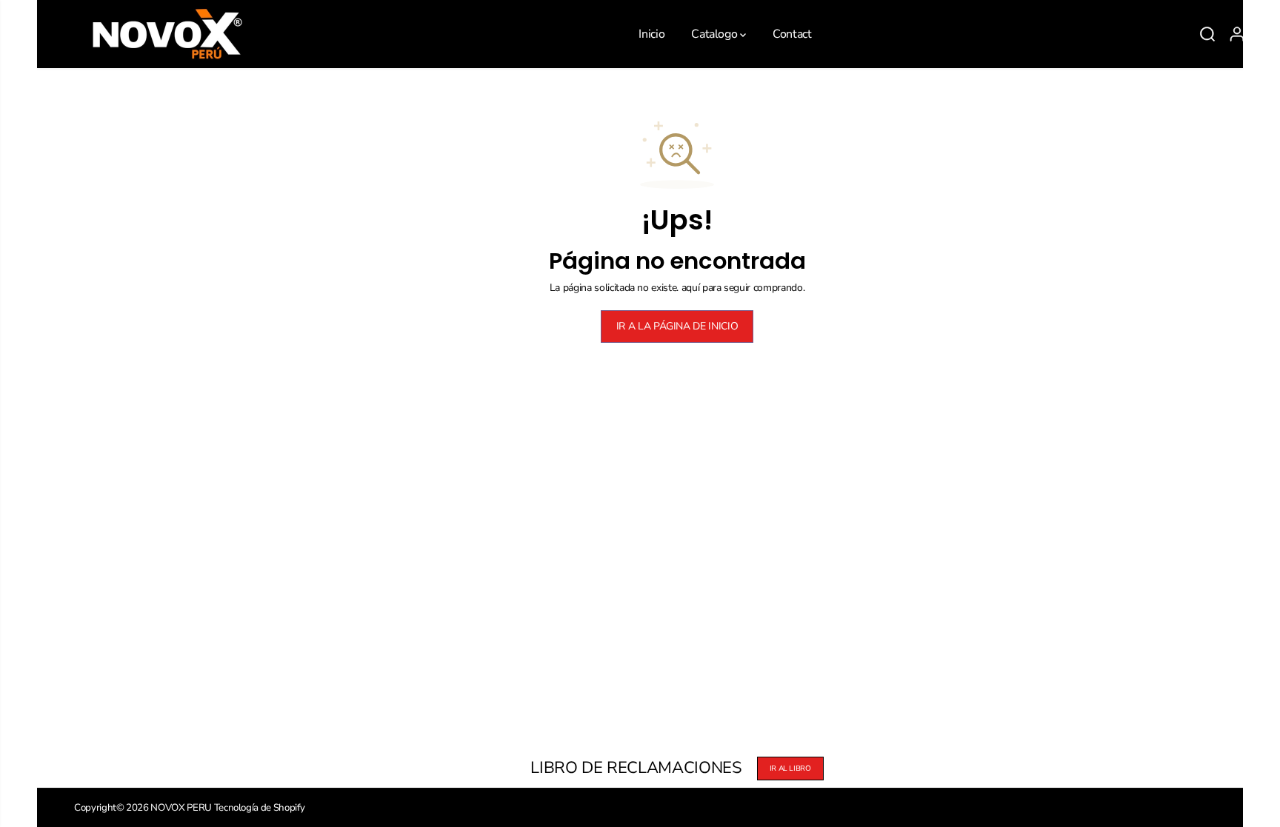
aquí (690, 288)
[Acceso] (1237, 34)
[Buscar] (1207, 34)
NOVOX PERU (181, 807)
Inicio (651, 34)
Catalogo (715, 34)
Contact (792, 34)
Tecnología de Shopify (259, 807)
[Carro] (1266, 34)
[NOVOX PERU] (166, 34)
